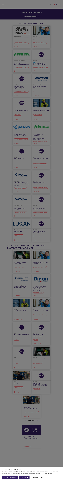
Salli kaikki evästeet (10, 477)
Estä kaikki (24, 477)
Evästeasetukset (37, 477)
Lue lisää (50, 473)
